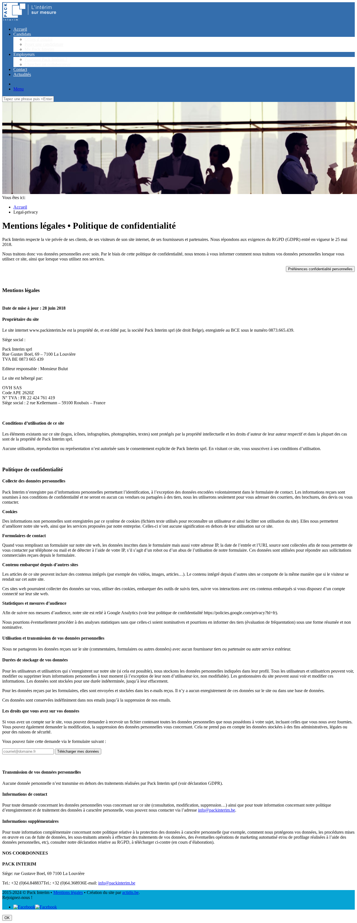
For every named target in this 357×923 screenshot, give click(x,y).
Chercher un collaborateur (47, 64)
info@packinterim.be (216, 810)
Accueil (20, 29)
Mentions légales (68, 892)
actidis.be (130, 892)
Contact (20, 69)
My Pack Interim (39, 49)
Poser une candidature (44, 44)
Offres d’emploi (38, 39)
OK (7, 918)
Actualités (22, 74)
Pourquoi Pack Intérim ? (46, 59)
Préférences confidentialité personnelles (320, 269)
